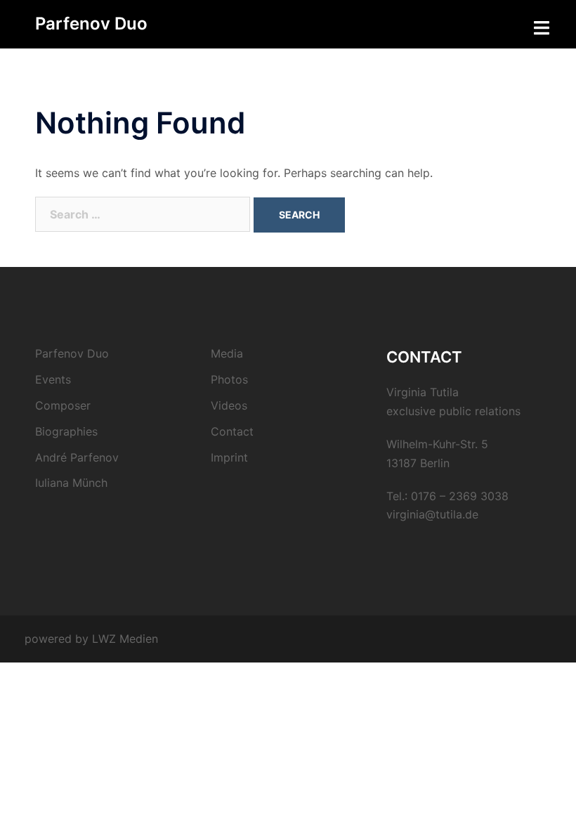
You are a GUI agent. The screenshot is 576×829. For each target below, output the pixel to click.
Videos (229, 405)
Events (53, 379)
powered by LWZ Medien (91, 639)
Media (227, 353)
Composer (63, 405)
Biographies (66, 431)
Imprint (229, 457)
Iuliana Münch (71, 483)
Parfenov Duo (91, 23)
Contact (232, 431)
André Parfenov (77, 457)
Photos (229, 379)
